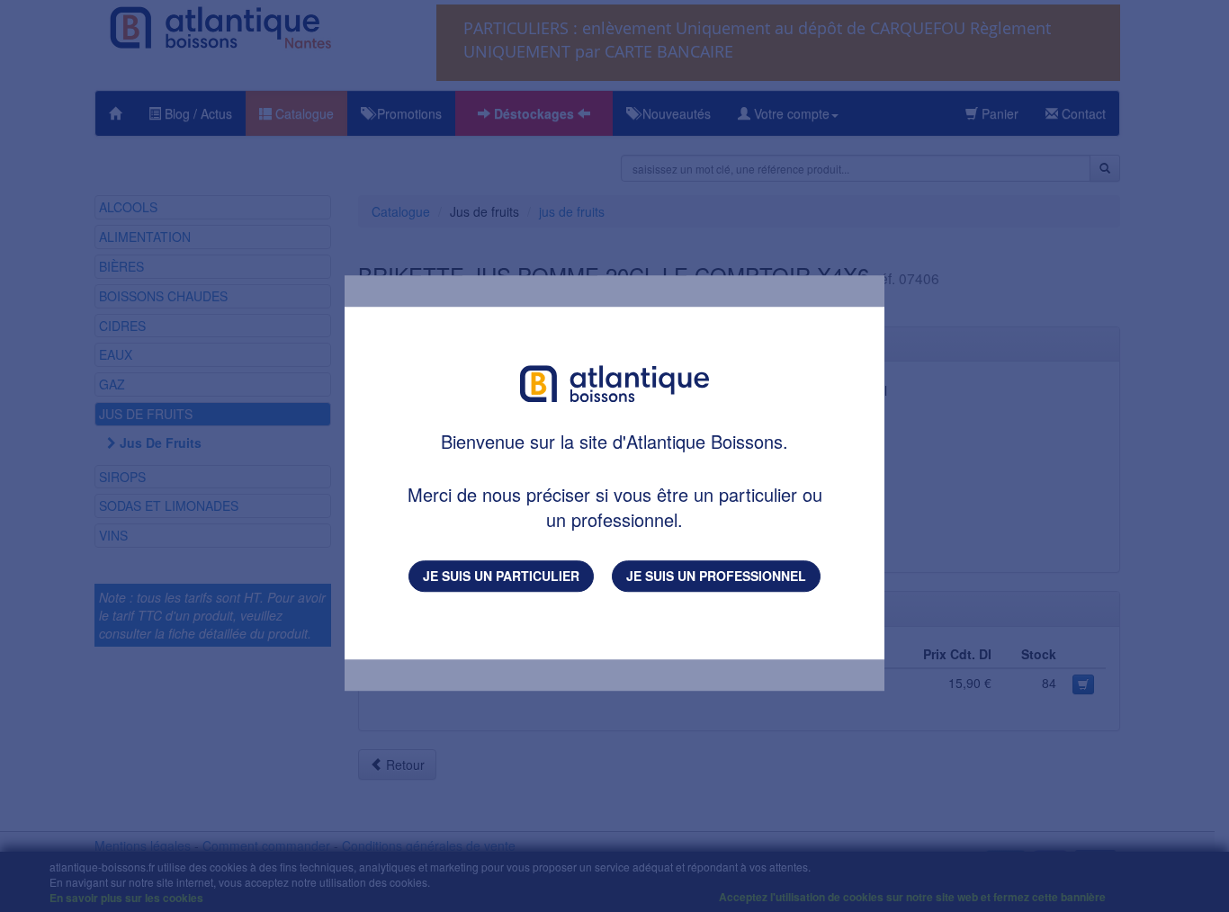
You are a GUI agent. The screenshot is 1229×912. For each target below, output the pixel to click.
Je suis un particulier (501, 576)
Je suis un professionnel (716, 576)
